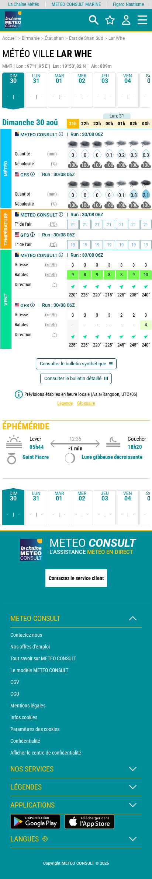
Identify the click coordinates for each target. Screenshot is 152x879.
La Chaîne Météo (23, 4)
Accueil (9, 38)
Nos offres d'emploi (30, 647)
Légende (65, 403)
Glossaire (86, 403)
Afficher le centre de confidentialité (45, 753)
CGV (14, 682)
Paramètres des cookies (34, 729)
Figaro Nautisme (128, 4)
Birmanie (30, 38)
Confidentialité (25, 741)
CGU (14, 694)
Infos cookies (23, 717)
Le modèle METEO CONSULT (39, 670)
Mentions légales (27, 706)
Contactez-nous (26, 635)
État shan (54, 38)
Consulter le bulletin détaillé (73, 378)
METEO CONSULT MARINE (76, 4)
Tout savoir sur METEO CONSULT (43, 658)
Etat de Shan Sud (86, 38)
